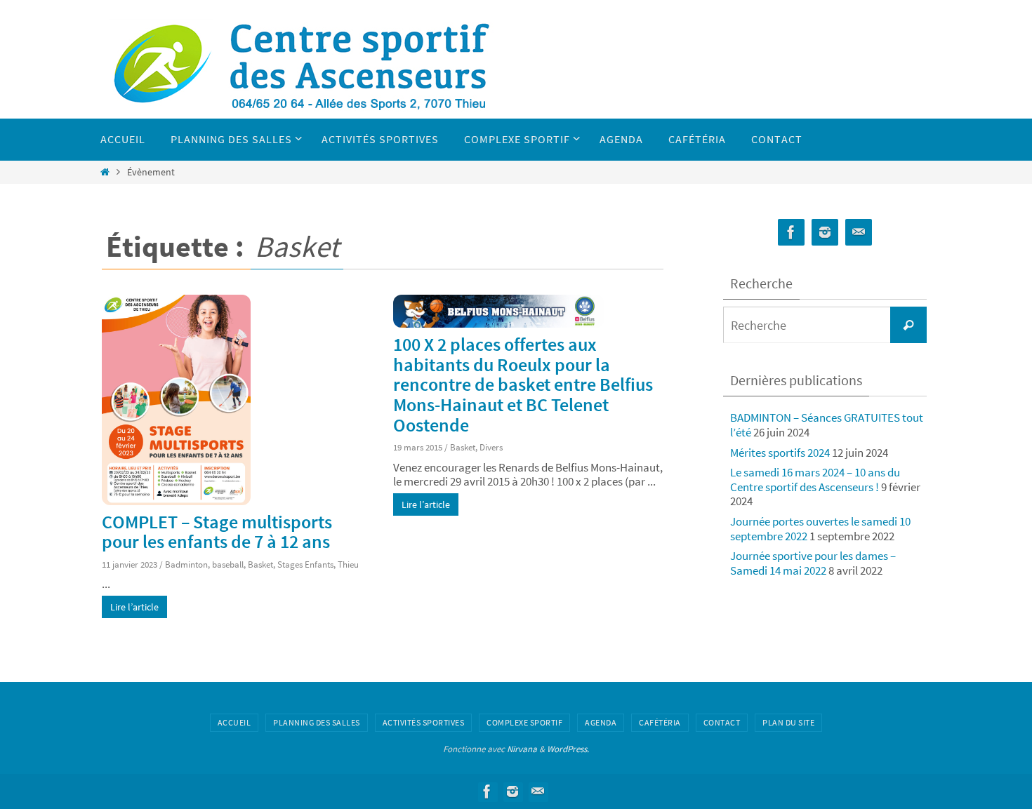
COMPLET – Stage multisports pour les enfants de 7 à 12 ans (217, 532)
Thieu (348, 564)
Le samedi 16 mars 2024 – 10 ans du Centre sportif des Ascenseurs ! (815, 479)
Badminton (186, 564)
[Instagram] (825, 232)
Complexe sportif (524, 722)
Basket (260, 564)
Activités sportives (424, 722)
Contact (722, 722)
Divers (491, 447)
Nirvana (522, 749)
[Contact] (858, 232)
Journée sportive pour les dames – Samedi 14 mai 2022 (813, 562)
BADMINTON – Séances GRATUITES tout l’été (826, 424)
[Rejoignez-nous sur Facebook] (791, 232)
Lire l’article (134, 607)
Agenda (600, 722)
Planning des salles (316, 722)
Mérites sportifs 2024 (780, 452)
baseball (228, 564)
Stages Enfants (305, 564)
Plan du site (788, 722)
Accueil (234, 722)
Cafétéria (660, 722)
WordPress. (568, 749)
